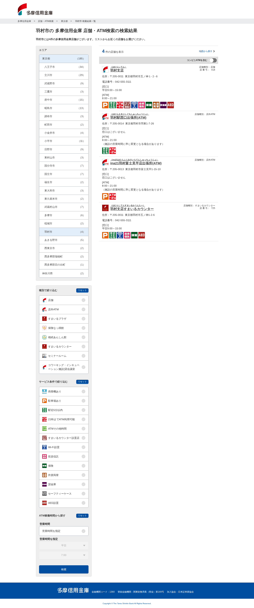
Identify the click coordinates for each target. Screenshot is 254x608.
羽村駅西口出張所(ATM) (128, 117)
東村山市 (64, 157)
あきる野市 (64, 239)
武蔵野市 (64, 83)
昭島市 (64, 108)
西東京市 (64, 248)
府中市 (64, 99)
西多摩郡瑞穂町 (64, 256)
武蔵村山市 (64, 206)
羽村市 (64, 231)
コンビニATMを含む (197, 60)
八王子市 (64, 66)
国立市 (64, 174)
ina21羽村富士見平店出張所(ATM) (136, 163)
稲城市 (64, 223)
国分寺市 (64, 165)
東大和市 (64, 190)
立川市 (64, 75)
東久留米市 (64, 198)
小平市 (64, 140)
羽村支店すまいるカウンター (132, 209)
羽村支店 (117, 70)
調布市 (64, 116)
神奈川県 (63, 273)
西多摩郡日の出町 (64, 264)
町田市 (64, 124)
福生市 (64, 182)
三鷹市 (64, 91)
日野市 (64, 149)
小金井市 (64, 132)
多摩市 (64, 215)
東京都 (63, 58)
